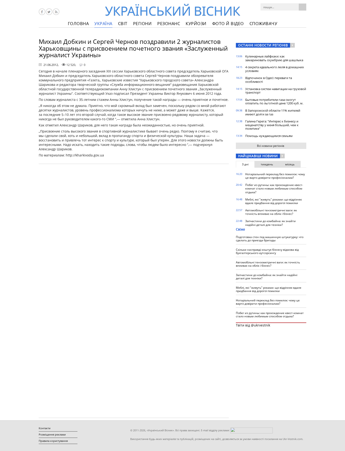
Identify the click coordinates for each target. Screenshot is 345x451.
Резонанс (168, 23)
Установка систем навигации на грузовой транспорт (275, 91)
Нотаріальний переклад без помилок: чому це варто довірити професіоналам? (275, 176)
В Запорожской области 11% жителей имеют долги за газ (272, 112)
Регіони (142, 23)
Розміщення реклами (52, 434)
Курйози (196, 23)
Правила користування (53, 441)
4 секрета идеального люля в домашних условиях (274, 69)
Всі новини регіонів (270, 146)
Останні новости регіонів (263, 45)
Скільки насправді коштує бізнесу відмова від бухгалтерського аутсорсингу (267, 251)
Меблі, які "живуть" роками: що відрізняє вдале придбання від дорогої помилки (273, 201)
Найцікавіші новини (258, 156)
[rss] (56, 11)
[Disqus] (134, 227)
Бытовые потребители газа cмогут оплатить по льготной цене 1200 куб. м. (274, 102)
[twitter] (49, 11)
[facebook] (42, 11)
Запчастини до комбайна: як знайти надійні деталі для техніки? (270, 223)
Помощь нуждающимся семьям (269, 136)
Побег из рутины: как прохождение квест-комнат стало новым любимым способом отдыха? (274, 188)
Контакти (44, 428)
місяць (290, 164)
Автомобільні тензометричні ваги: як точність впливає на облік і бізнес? (271, 212)
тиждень (267, 164)
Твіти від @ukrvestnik (253, 325)
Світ (122, 23)
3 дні (245, 164)
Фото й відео (228, 23)
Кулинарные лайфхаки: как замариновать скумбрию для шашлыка (274, 58)
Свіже (240, 229)
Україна (103, 23)
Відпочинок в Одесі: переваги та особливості (268, 80)
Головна (78, 23)
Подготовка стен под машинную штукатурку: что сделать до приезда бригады (269, 238)
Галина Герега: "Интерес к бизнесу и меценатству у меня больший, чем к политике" (272, 125)
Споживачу (263, 23)
